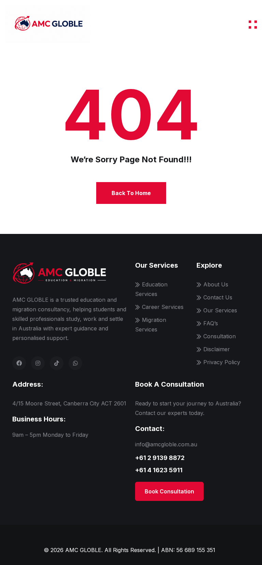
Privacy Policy (221, 362)
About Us (215, 284)
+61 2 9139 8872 (160, 457)
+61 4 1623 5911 (159, 470)
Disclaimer (216, 349)
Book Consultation (169, 491)
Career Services (163, 306)
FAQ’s (210, 323)
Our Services (220, 310)
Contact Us (217, 297)
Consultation (219, 336)
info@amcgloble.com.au (166, 444)
